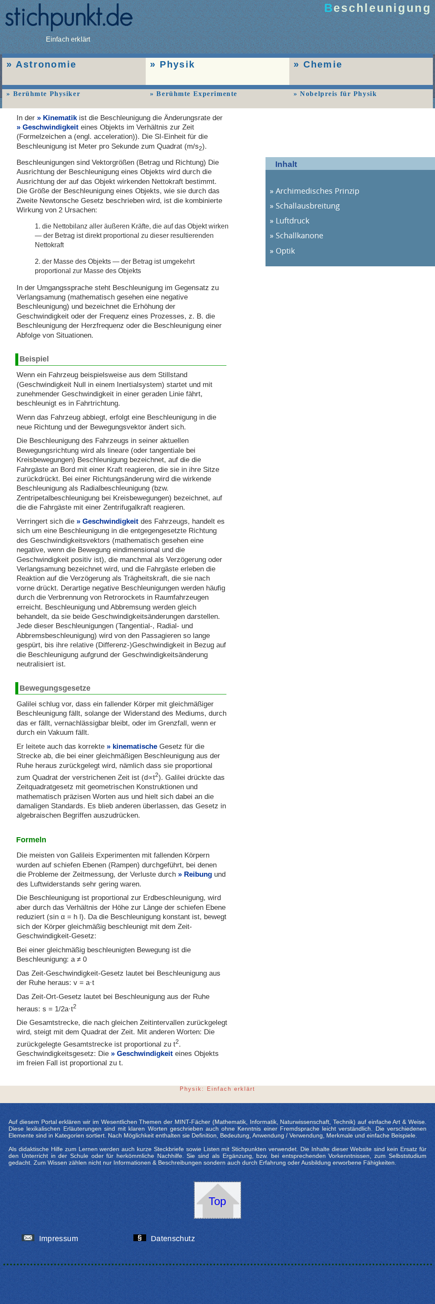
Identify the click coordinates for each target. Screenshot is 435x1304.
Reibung (198, 874)
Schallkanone (299, 235)
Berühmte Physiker (46, 93)
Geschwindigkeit (51, 127)
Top (217, 1201)
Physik (177, 64)
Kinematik (60, 117)
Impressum (59, 1238)
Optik (285, 251)
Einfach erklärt (68, 39)
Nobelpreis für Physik (338, 93)
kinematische (135, 746)
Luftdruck (292, 220)
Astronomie (46, 64)
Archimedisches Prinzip (317, 191)
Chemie (322, 64)
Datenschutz (174, 1238)
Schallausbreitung (308, 205)
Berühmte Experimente (196, 93)
